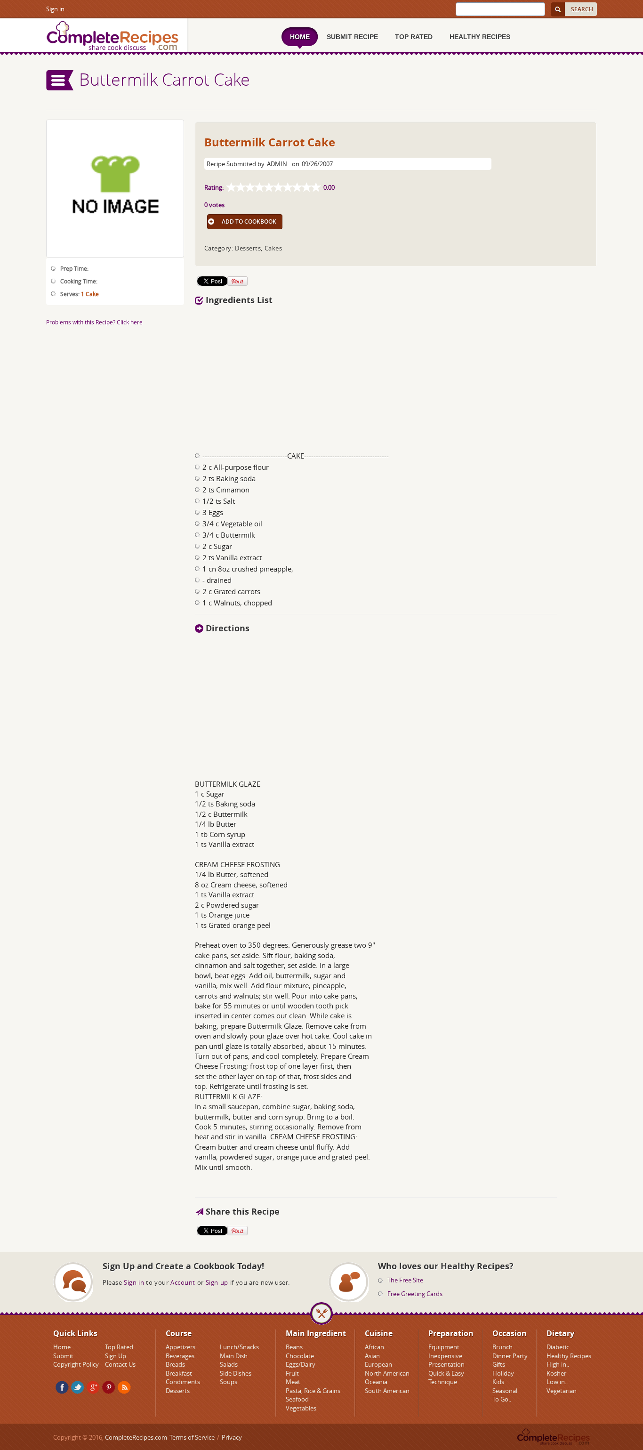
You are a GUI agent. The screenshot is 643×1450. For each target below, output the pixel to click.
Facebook (62, 1387)
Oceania (376, 1382)
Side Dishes (235, 1373)
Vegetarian (562, 1390)
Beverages (180, 1356)
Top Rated (119, 1347)
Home (62, 1347)
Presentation (446, 1364)
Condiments (183, 1382)
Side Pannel (60, 80)
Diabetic (558, 1347)
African (374, 1347)
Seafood (297, 1399)
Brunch (502, 1347)
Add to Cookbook (249, 222)
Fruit (292, 1373)
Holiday (503, 1373)
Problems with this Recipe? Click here (94, 322)
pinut (108, 1387)
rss (124, 1387)
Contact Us (120, 1364)
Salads (229, 1364)
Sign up (217, 1282)
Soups (228, 1382)
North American (387, 1373)
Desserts (178, 1390)
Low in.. (557, 1382)
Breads (175, 1364)
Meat (293, 1382)
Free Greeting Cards (414, 1293)
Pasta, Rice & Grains (313, 1390)
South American (387, 1390)
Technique (442, 1382)
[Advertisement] (396, 376)
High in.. (558, 1364)
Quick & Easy (446, 1373)
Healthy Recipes (569, 1356)
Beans (294, 1347)
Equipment (443, 1347)
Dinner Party (510, 1356)
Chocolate (300, 1356)
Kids (498, 1382)
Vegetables (301, 1408)
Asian (372, 1356)
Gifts (498, 1364)
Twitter (77, 1387)
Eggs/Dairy (300, 1364)
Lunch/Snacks (239, 1347)
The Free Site (405, 1280)
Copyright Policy (76, 1364)
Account (182, 1282)
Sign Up (115, 1356)
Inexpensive (445, 1356)
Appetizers (180, 1347)
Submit (63, 1356)
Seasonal (504, 1390)
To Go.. (501, 1399)
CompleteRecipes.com (136, 1437)
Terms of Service (192, 1437)
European (378, 1364)
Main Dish (234, 1356)
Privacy (232, 1437)
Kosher (556, 1373)
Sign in (55, 9)
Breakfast (179, 1373)
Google (93, 1387)
